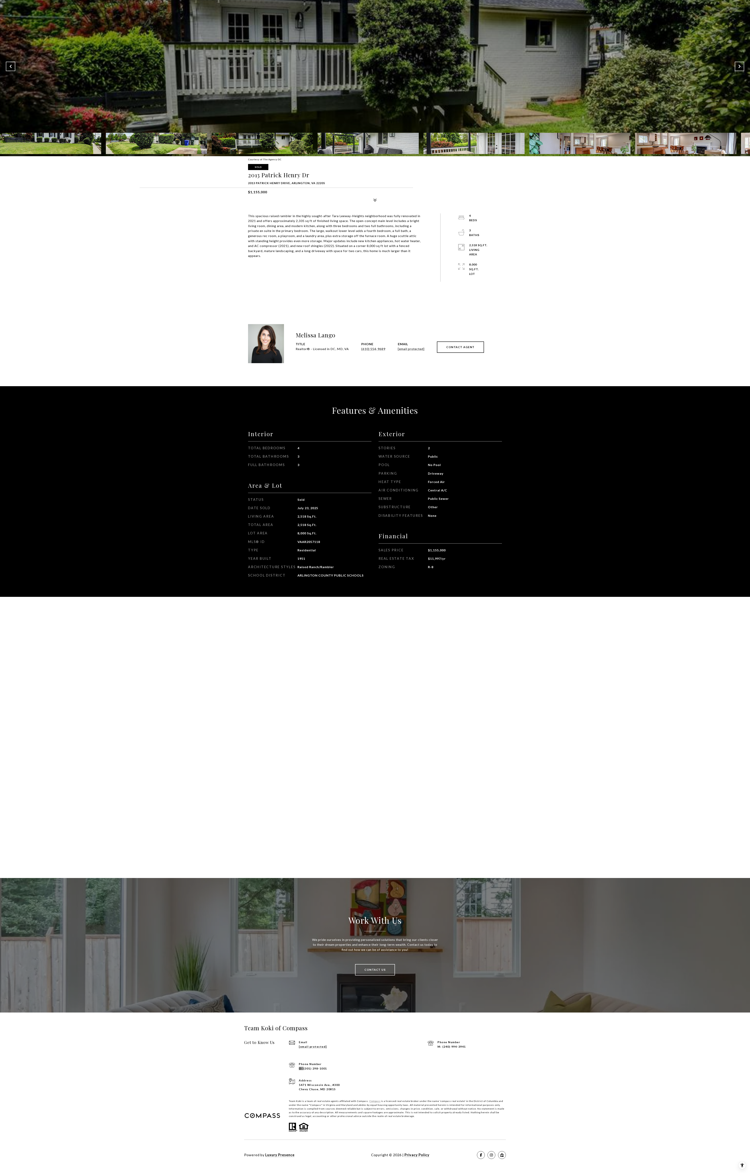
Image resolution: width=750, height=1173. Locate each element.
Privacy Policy (416, 1155)
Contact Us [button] (375, 969)
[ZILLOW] (502, 1155)
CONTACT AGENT (460, 347)
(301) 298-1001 (315, 1068)
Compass (374, 1101)
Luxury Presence (280, 1155)
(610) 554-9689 (373, 349)
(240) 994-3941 (454, 1046)
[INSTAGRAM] (491, 1155)
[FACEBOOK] (481, 1155)
